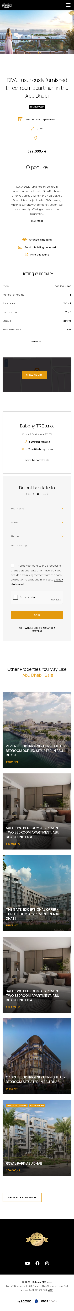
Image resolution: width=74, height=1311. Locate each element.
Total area (9, 303)
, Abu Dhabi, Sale (37, 675)
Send (37, 615)
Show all (37, 341)
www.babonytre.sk (37, 460)
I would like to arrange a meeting (40, 629)
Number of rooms (13, 294)
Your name (17, 508)
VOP (50, 1290)
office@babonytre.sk (39, 449)
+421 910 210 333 (39, 442)
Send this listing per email (40, 247)
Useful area (10, 312)
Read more (37, 220)
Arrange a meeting (40, 239)
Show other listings (22, 1197)
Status (7, 321)
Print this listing (39, 254)
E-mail (14, 522)
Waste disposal (12, 329)
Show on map (34, 375)
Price (6, 286)
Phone (15, 536)
